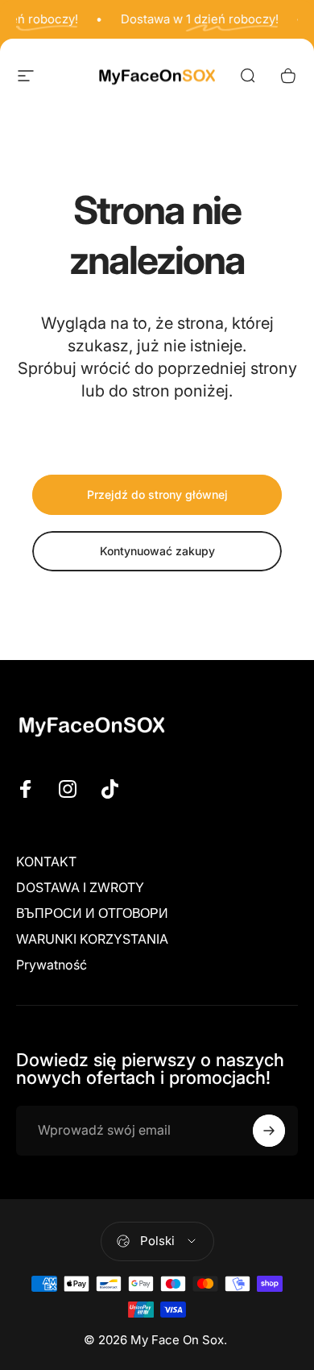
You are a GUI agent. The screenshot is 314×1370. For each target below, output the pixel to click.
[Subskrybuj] (269, 1131)
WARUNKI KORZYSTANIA (92, 939)
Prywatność (51, 965)
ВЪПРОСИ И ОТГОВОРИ (92, 913)
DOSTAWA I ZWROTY (80, 887)
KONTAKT (46, 861)
